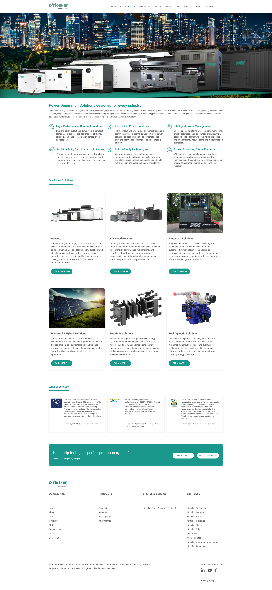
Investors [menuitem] (168, 6)
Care (155, 6)
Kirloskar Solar (194, 529)
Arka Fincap (192, 533)
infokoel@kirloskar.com (212, 564)
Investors (53, 520)
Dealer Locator (56, 529)
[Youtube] (210, 570)
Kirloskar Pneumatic (196, 512)
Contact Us (54, 537)
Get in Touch (183, 455)
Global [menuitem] (198, 6)
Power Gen (104, 508)
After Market (105, 520)
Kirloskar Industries (196, 520)
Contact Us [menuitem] (209, 6)
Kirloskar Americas (196, 546)
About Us (114, 6)
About (52, 512)
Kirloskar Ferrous (195, 516)
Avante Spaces (194, 537)
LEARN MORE (60, 271)
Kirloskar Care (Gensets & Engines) (159, 508)
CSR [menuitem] (177, 6)
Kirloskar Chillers (195, 525)
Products (128, 6)
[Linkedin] (203, 570)
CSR (51, 525)
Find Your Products (208, 455)
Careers (186, 6)
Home (52, 508)
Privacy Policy (207, 580)
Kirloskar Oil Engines (196, 508)
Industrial (103, 512)
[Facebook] (216, 570)
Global (52, 533)
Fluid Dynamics (106, 516)
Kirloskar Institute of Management (203, 542)
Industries (142, 6)
